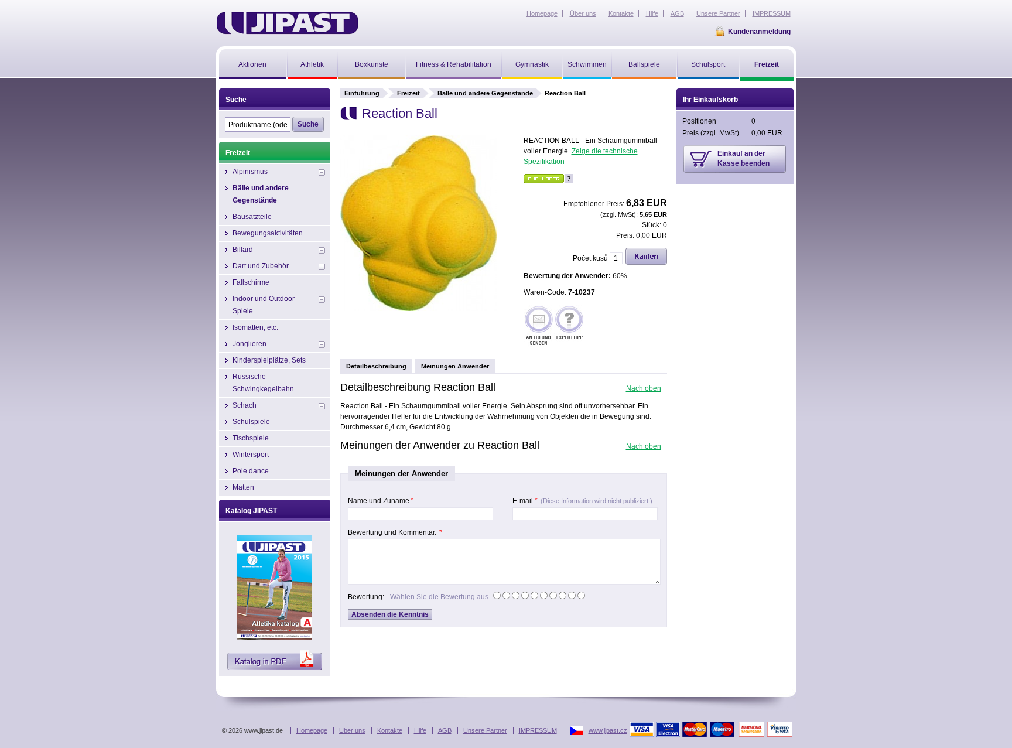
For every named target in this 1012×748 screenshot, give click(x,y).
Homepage (311, 730)
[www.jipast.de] (287, 23)
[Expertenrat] (569, 327)
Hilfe (420, 730)
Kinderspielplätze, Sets (269, 360)
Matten (243, 487)
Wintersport (251, 454)
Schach (245, 405)
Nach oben (643, 388)
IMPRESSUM (538, 730)
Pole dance (251, 471)
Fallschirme (251, 282)
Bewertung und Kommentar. (395, 532)
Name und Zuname (380, 501)
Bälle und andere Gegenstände (485, 93)
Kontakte (389, 730)
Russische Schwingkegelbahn (263, 383)
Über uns (352, 730)
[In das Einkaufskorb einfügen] (646, 262)
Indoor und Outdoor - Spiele (266, 305)
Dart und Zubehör (261, 266)
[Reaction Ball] (418, 309)
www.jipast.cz (608, 730)
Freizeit (408, 93)
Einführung (362, 93)
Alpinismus (250, 172)
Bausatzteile (252, 217)
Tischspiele (251, 438)
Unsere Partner (485, 730)
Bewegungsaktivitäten (268, 233)
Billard (243, 249)
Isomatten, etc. (255, 327)
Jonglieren (249, 344)
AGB (445, 730)
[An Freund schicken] (539, 327)
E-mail (582, 501)
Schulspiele (251, 422)
